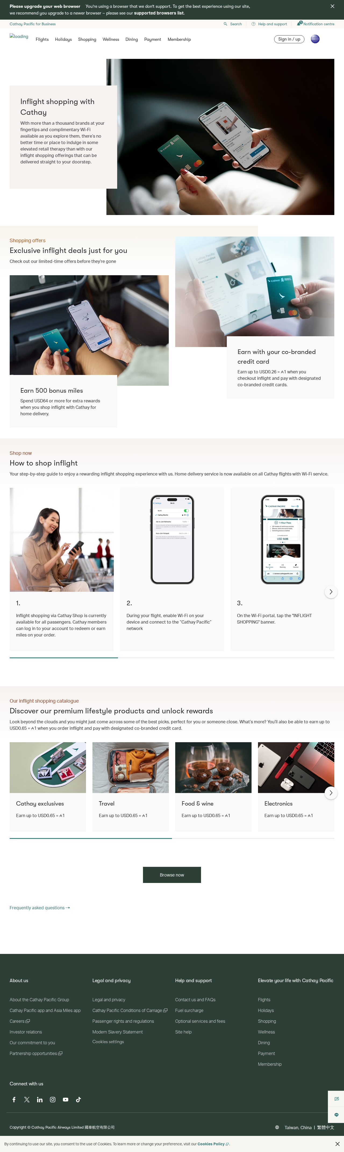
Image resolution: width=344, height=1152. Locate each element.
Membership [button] (179, 39)
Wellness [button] (111, 39)
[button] (337, 1144)
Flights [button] (42, 39)
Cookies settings (108, 1041)
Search (236, 24)
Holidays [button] (63, 39)
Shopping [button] (87, 39)
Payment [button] (152, 39)
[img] (332, 6)
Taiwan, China (298, 1127)
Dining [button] (132, 39)
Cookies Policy (211, 1144)
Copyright (18, 1127)
